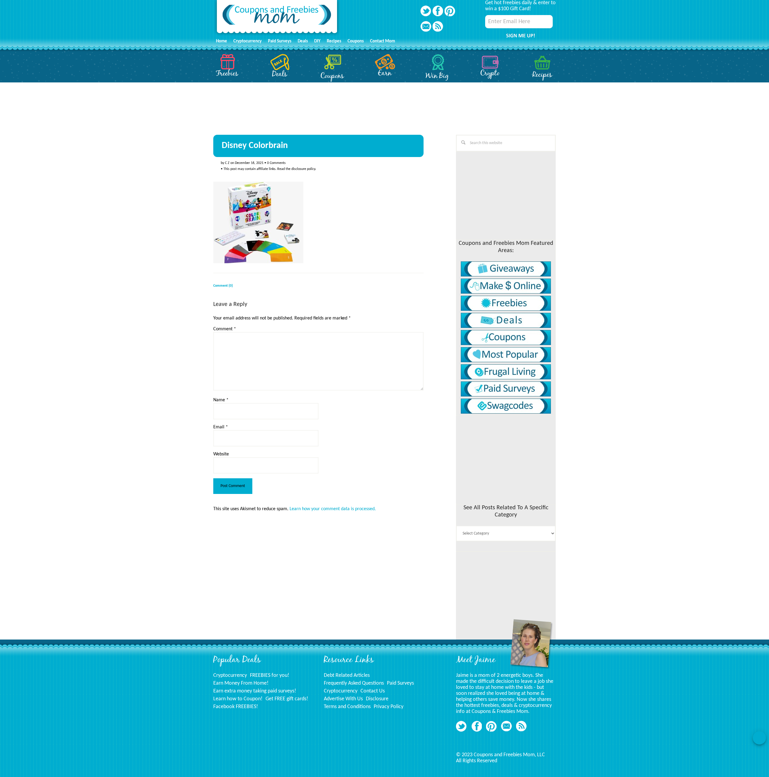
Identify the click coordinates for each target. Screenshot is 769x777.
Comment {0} (223, 286)
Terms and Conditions (347, 707)
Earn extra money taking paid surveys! (254, 691)
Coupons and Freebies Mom (277, 18)
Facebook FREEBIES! (235, 707)
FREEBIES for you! (269, 675)
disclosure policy (303, 169)
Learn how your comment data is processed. (333, 509)
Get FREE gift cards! (287, 699)
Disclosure (377, 699)
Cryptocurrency (230, 675)
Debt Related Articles (347, 675)
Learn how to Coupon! (238, 699)
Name (221, 400)
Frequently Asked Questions (354, 683)
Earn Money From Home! (241, 683)
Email (220, 427)
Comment (224, 329)
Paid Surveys (400, 683)
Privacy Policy (388, 707)
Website (221, 454)
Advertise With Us (343, 699)
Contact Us (372, 691)
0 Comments (276, 163)
